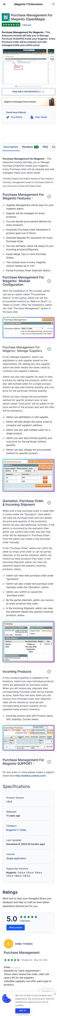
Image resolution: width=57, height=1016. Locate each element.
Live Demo (16, 117)
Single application (16, 858)
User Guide (41, 117)
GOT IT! (22, 1011)
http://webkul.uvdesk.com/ (30, 775)
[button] (3, 4)
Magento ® (12, 829)
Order (23, 829)
